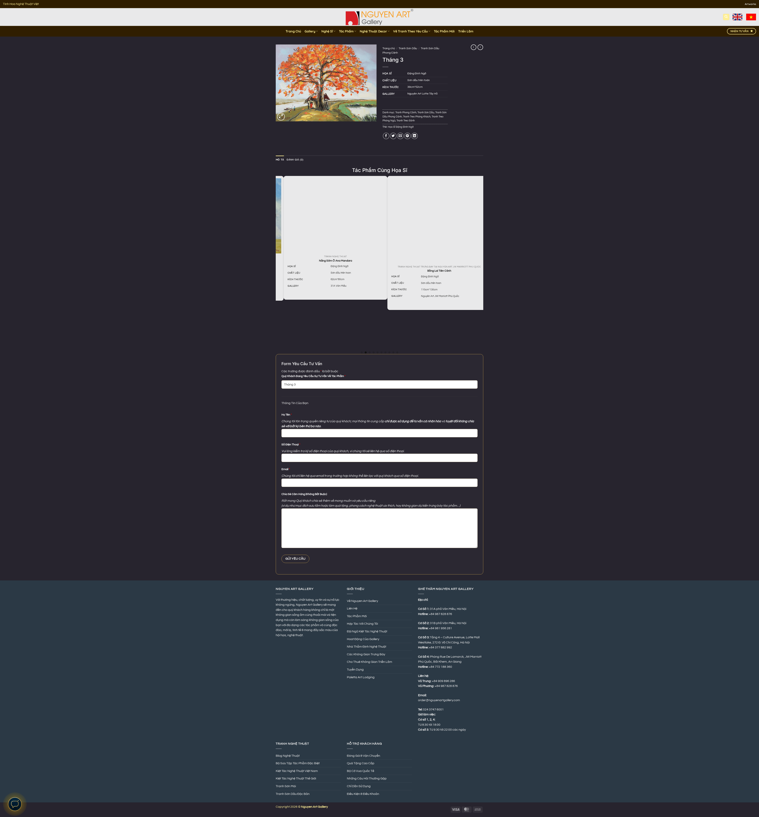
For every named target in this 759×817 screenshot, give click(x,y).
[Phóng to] (281, 117)
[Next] (481, 265)
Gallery (310, 31)
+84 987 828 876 (446, 686)
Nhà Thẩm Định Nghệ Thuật (366, 646)
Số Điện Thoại (290, 444)
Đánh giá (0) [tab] (295, 159)
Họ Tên (286, 414)
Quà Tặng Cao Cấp (360, 763)
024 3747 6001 (433, 709)
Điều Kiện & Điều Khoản (363, 793)
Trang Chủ (293, 31)
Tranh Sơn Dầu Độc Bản (293, 793)
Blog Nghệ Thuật (288, 755)
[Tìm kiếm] (726, 17)
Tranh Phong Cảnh (405, 112)
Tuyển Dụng (355, 669)
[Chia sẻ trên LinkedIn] (414, 136)
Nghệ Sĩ (327, 31)
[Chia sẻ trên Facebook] (386, 136)
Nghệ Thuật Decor (373, 31)
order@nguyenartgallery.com (439, 700)
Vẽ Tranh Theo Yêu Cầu (410, 31)
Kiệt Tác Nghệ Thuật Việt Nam (297, 771)
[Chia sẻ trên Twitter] (393, 136)
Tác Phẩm (346, 31)
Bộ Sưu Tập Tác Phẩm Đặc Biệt (298, 763)
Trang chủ (388, 48)
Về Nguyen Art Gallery (362, 601)
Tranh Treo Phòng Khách (416, 116)
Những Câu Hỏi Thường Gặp (367, 778)
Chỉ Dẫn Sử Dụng (359, 786)
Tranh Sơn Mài (286, 786)
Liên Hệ (352, 608)
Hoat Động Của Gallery (363, 639)
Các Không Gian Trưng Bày (366, 654)
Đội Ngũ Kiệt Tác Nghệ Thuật (367, 631)
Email (285, 469)
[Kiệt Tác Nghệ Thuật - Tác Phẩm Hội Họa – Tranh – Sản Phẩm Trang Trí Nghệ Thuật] (379, 17)
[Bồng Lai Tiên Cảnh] (431, 220)
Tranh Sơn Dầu (408, 48)
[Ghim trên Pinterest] (407, 136)
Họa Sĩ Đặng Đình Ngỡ (400, 127)
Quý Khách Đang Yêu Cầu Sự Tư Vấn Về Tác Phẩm (313, 376)
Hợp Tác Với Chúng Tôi (362, 623)
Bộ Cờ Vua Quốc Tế (360, 771)
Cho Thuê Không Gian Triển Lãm (369, 661)
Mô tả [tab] (280, 159)
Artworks (750, 4)
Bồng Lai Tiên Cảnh (431, 270)
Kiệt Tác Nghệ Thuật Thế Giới (296, 778)
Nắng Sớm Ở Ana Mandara (327, 260)
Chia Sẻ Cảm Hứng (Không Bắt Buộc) (304, 494)
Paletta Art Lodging (361, 677)
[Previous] (278, 265)
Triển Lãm (465, 31)
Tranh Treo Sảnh (405, 120)
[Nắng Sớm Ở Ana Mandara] (327, 215)
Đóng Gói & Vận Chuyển (363, 755)
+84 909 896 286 (443, 681)
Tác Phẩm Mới (444, 31)
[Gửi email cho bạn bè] (400, 136)
